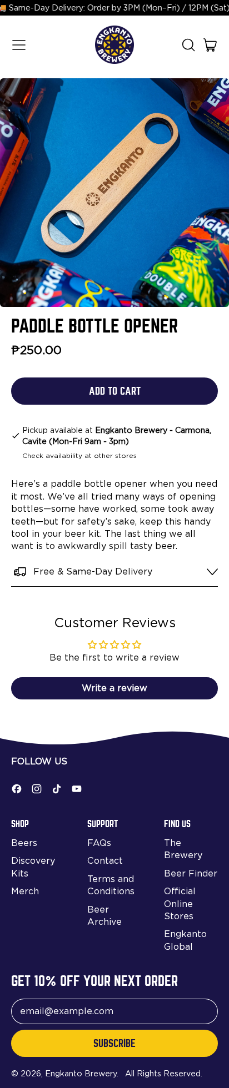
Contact (105, 860)
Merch (25, 891)
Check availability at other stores (79, 455)
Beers (24, 843)
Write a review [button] (114, 688)
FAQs (99, 843)
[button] (188, 45)
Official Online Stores (180, 903)
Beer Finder (190, 873)
